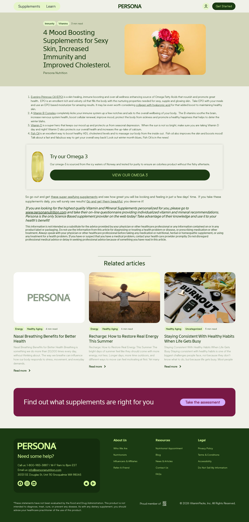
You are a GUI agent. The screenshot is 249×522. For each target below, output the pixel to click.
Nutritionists (120, 454)
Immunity (49, 23)
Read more (20, 370)
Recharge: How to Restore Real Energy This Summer (123, 339)
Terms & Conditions (208, 454)
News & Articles (164, 461)
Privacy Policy (205, 448)
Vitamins (63, 23)
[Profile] (206, 6)
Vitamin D (36, 125)
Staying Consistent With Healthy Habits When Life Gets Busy (199, 339)
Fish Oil (35, 133)
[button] (29, 6)
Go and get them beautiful (104, 201)
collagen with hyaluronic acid (153, 105)
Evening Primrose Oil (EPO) (47, 97)
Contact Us (162, 467)
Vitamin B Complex (44, 113)
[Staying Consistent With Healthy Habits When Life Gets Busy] (199, 297)
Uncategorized (193, 328)
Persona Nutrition (55, 73)
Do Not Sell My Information (212, 467)
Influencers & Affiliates (125, 461)
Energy (19, 328)
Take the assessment (202, 402)
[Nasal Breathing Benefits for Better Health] (49, 297)
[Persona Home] (130, 6)
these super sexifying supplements (74, 197)
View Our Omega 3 (130, 175)
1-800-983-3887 (37, 465)
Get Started (224, 6)
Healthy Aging (34, 328)
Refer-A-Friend (121, 467)
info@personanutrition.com (45, 470)
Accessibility (205, 461)
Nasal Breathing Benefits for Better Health (45, 339)
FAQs (158, 474)
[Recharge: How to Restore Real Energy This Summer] (124, 297)
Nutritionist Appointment (169, 448)
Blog (158, 454)
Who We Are (120, 448)
